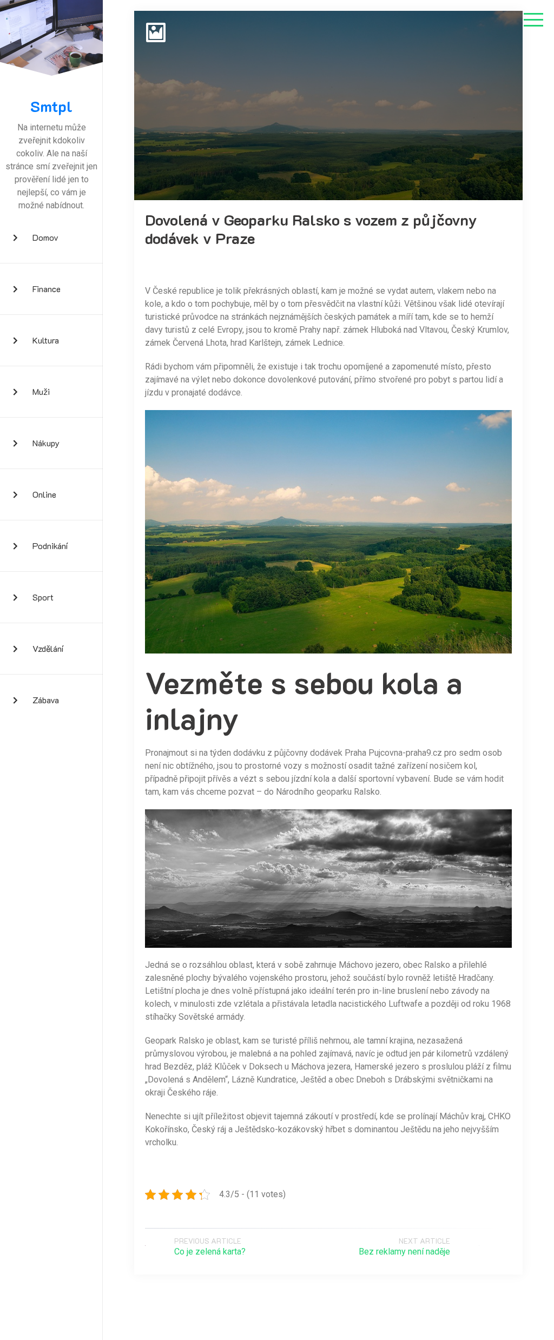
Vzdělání (47, 648)
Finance (46, 288)
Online (44, 494)
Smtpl (51, 106)
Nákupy (46, 442)
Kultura (45, 340)
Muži (41, 391)
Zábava (45, 699)
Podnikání (50, 545)
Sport (43, 597)
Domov (45, 237)
